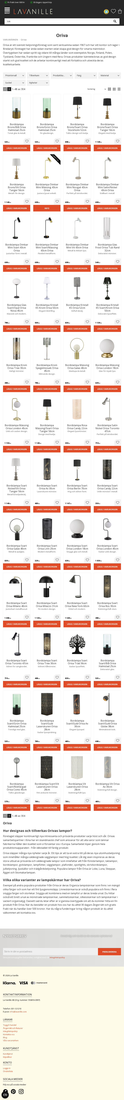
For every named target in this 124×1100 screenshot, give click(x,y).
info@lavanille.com (18, 1011)
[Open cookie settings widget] (5, 1094)
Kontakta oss (9, 1034)
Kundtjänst (8, 1053)
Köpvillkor (7, 1057)
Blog (5, 1037)
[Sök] (114, 21)
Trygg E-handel (9, 1025)
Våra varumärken (10, 1040)
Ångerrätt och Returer (13, 1028)
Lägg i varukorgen (17, 148)
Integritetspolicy (10, 1031)
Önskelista (8, 1071)
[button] (8, 10)
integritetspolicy (57, 957)
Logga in (6, 1068)
